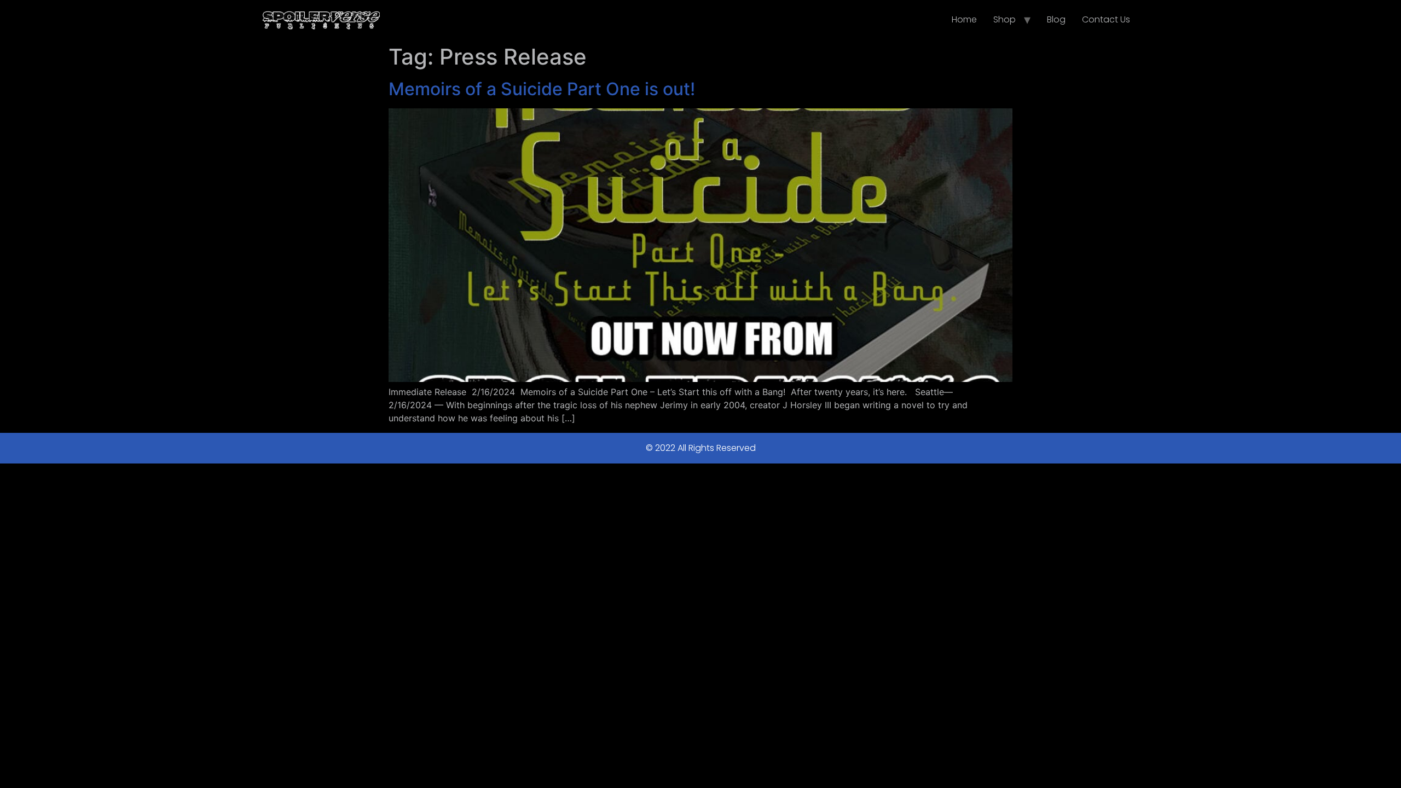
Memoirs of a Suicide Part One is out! (542, 89)
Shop (1004, 19)
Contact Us (1106, 19)
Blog (1056, 19)
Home (964, 19)
